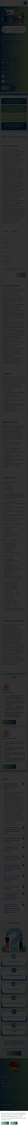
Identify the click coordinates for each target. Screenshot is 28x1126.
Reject (14, 1123)
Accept (5, 1123)
